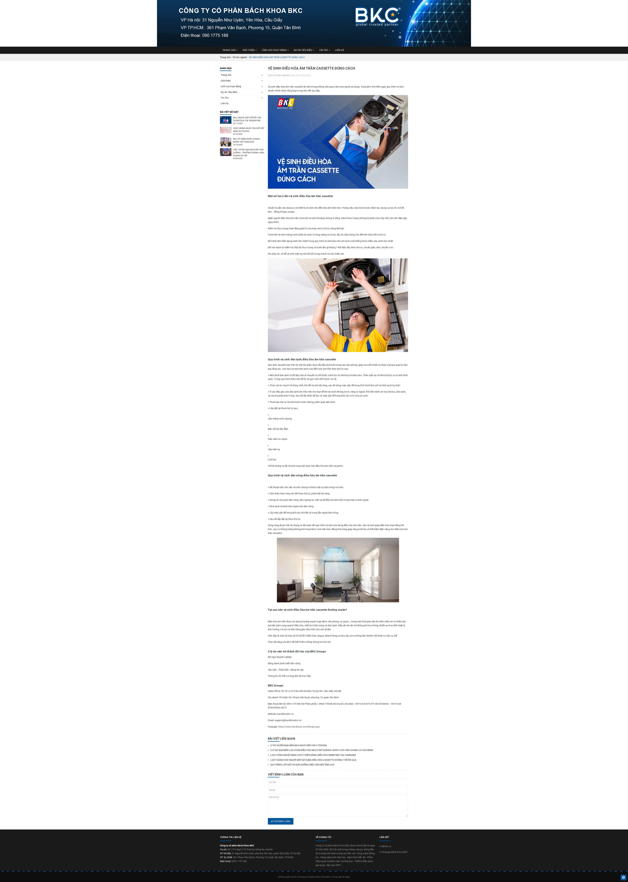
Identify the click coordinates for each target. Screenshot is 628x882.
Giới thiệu (249, 50)
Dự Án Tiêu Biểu (303, 50)
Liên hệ (339, 50)
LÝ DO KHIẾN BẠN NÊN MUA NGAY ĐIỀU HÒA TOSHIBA (298, 745)
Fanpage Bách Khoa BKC (394, 852)
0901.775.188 (239, 861)
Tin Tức (324, 50)
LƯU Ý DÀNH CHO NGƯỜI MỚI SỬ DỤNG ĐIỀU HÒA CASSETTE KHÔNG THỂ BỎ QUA (313, 760)
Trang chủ (229, 50)
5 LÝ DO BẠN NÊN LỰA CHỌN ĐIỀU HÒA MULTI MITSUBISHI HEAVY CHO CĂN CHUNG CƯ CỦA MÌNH (321, 750)
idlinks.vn (386, 846)
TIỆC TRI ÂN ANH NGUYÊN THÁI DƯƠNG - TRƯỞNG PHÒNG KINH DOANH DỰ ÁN (248, 152)
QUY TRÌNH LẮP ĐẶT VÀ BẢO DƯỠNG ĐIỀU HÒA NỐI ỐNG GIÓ (302, 764)
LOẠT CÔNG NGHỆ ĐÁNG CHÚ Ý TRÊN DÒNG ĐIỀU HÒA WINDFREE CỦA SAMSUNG (313, 755)
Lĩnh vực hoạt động (274, 50)
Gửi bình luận (281, 821)
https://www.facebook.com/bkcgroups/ (299, 726)
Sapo (347, 877)
